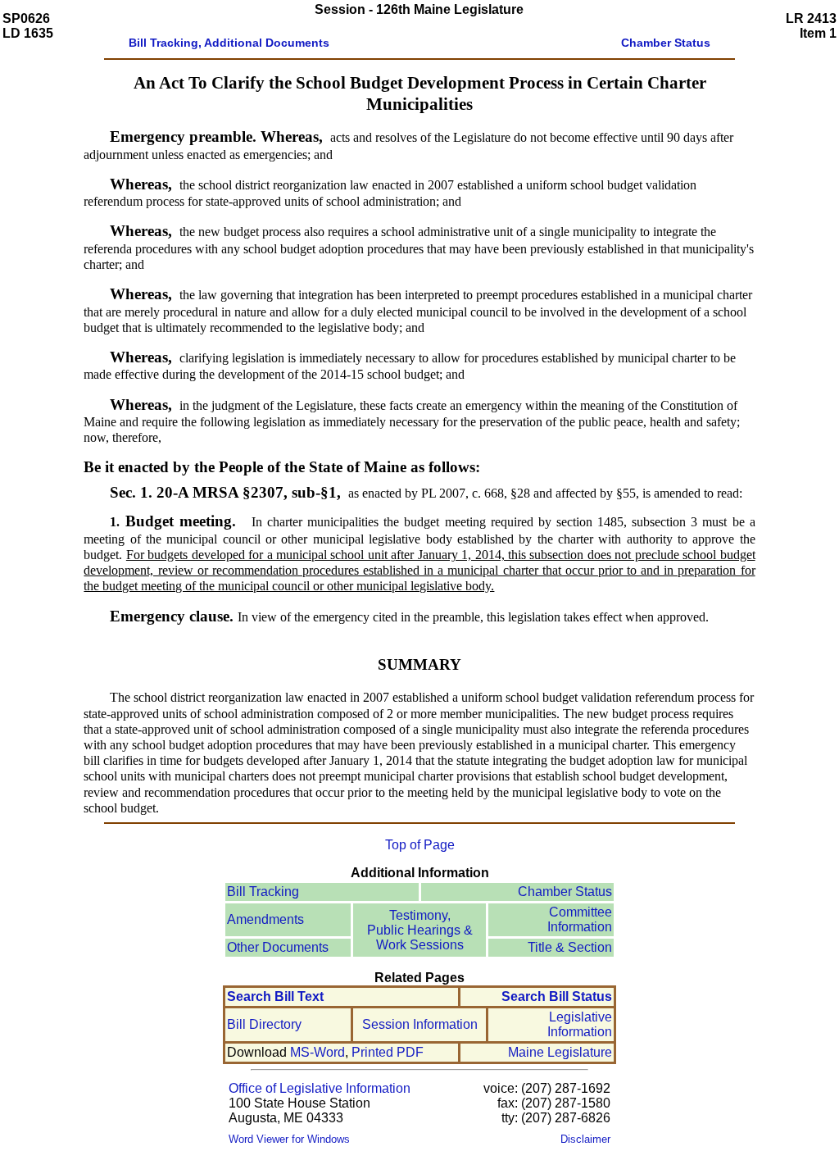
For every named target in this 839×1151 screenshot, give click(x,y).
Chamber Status (565, 892)
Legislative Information (579, 1024)
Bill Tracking (263, 892)
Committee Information (579, 919)
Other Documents (278, 947)
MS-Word (317, 1052)
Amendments (265, 919)
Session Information (420, 1024)
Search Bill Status (556, 996)
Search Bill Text (275, 996)
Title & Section (570, 947)
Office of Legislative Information (319, 1088)
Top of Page (420, 845)
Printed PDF (387, 1052)
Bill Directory (264, 1024)
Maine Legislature (560, 1052)
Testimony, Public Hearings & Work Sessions (420, 930)
